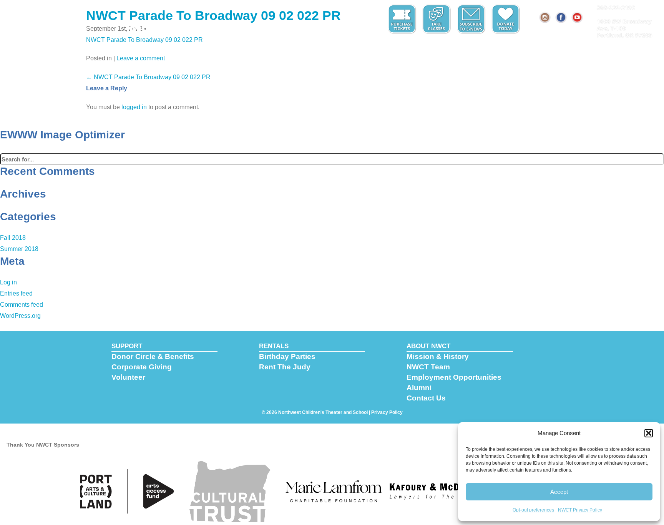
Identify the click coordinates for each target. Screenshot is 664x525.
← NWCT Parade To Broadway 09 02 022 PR (148, 77)
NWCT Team (428, 367)
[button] (648, 433)
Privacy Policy (387, 412)
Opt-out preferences (533, 510)
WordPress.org (20, 315)
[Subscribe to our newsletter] (471, 19)
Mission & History (438, 356)
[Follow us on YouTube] (577, 17)
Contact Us (426, 398)
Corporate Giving (141, 367)
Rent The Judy (284, 367)
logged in (134, 107)
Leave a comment (140, 58)
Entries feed (16, 293)
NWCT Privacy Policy (580, 510)
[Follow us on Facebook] (561, 17)
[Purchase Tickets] (402, 19)
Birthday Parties (287, 356)
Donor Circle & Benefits (152, 356)
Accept (559, 491)
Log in (8, 282)
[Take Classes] (437, 19)
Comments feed (21, 304)
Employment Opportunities (454, 377)
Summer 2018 (19, 249)
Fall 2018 (13, 237)
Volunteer (128, 377)
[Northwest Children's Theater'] (33, 18)
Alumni (419, 388)
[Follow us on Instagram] (545, 17)
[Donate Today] (506, 19)
